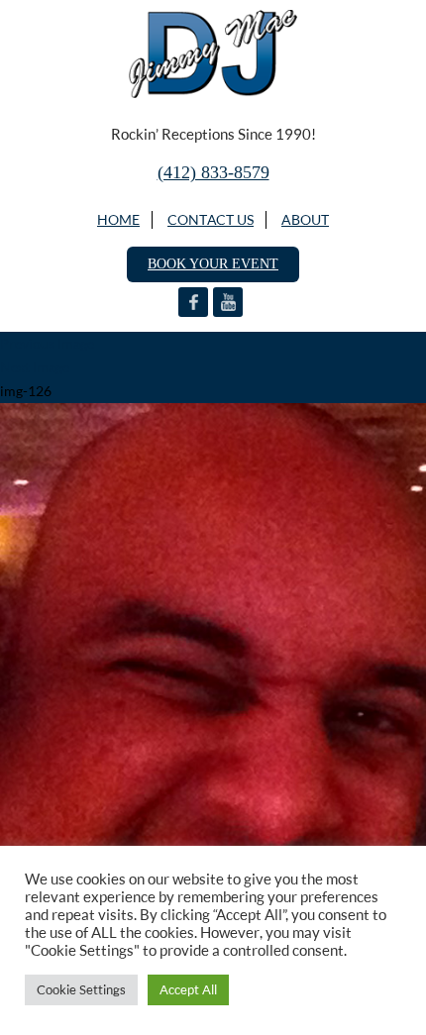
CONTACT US (210, 219)
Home (118, 219)
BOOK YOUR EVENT (213, 264)
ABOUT (305, 219)
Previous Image (47, 343)
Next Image (34, 367)
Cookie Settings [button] (81, 989)
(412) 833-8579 (213, 172)
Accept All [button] (188, 989)
